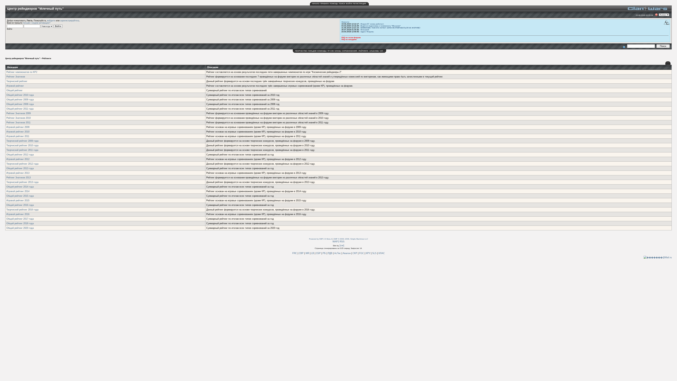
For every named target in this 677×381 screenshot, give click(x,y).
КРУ (368, 253)
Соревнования (349, 51)
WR (307, 253)
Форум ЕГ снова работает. (372, 24)
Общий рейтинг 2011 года (19, 108)
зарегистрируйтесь (69, 20)
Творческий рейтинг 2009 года (22, 141)
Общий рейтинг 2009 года (20, 99)
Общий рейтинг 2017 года (20, 218)
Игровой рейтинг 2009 (17, 127)
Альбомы (374, 51)
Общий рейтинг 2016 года (20, 205)
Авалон (347, 253)
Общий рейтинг (14, 90)
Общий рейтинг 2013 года (20, 168)
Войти (349, 4)
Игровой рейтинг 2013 (17, 173)
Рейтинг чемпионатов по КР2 (21, 72)
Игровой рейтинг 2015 (17, 200)
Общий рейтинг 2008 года (20, 104)
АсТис (337, 253)
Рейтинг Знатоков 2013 (18, 177)
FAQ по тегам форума (351, 37)
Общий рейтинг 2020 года (20, 228)
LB (313, 253)
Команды (322, 51)
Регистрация (359, 4)
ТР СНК (330, 51)
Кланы (338, 51)
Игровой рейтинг (15, 85)
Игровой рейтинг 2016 (17, 214)
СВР (301, 253)
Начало (315, 4)
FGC (362, 253)
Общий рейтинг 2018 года (20, 223)
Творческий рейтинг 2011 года (22, 150)
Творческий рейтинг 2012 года (22, 163)
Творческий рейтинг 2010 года (22, 145)
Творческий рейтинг (16, 81)
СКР (355, 253)
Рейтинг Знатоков (15, 76)
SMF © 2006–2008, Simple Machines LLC (351, 239)
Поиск (342, 4)
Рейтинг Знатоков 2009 (18, 113)
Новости (345, 22)
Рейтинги (363, 51)
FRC (294, 253)
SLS (374, 253)
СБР (318, 253)
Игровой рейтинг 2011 (17, 136)
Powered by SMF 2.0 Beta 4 (320, 239)
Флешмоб (365, 30)
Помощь (334, 4)
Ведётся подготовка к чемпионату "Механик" (381, 26)
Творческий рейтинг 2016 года (22, 209)
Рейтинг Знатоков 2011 (18, 122)
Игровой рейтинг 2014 (17, 191)
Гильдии (312, 51)
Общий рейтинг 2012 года (20, 154)
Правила (324, 4)
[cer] (342, 245)
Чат (381, 51)
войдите (51, 20)
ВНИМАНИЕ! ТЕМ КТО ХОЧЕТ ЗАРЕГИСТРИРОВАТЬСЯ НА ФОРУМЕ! (390, 28)
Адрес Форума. (367, 32)
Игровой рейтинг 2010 (17, 131)
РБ (325, 253)
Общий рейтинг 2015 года (20, 196)
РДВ (330, 253)
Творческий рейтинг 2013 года (22, 182)
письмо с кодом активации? (36, 23)
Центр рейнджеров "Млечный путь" (22, 58)
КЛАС (382, 253)
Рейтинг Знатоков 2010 (18, 118)
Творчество (301, 51)
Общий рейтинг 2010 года (20, 95)
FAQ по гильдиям (348, 39)
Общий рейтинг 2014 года (20, 186)
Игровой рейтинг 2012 (17, 159)
